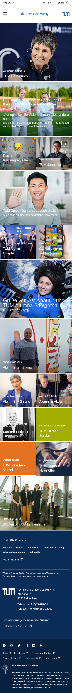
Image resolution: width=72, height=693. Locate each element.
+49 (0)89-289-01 (37, 604)
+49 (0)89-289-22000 (39, 608)
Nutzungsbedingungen (14, 552)
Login (10, 2)
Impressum (33, 547)
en (49, 2)
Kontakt (19, 547)
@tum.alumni (11, 559)
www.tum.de (42, 576)
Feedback (19, 653)
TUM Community (37, 14)
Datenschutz (31, 658)
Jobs (5, 653)
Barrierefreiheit (10, 658)
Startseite (7, 547)
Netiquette (34, 552)
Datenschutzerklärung (53, 547)
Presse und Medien (41, 653)
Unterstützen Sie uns (15, 626)
